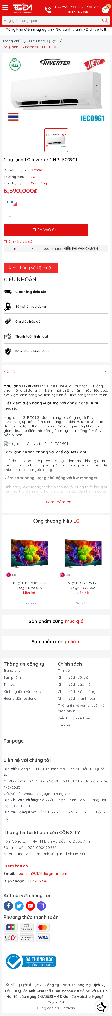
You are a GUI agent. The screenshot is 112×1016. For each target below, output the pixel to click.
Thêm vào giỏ (45, 230)
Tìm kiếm (65, 670)
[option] (56, 89)
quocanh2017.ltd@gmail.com (41, 873)
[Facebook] (8, 906)
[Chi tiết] (10, 554)
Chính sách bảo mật (75, 684)
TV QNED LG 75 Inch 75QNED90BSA (82, 585)
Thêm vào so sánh (20, 241)
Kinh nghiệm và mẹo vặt (24, 691)
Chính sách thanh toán (77, 698)
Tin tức (9, 684)
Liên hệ (64, 725)
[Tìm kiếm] (105, 20)
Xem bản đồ (16, 866)
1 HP (10, 202)
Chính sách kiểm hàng (76, 691)
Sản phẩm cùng (56, 621)
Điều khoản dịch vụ (74, 718)
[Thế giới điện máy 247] (22, 8)
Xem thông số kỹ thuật (31, 267)
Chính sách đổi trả (73, 677)
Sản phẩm (12, 677)
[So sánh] (48, 554)
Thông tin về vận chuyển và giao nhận (81, 708)
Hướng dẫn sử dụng (20, 698)
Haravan (68, 1008)
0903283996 (36, 881)
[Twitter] (19, 906)
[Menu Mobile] (5, 7)
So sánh (29, 603)
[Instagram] (41, 906)
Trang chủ (12, 670)
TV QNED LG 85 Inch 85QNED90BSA (29, 585)
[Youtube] (30, 906)
